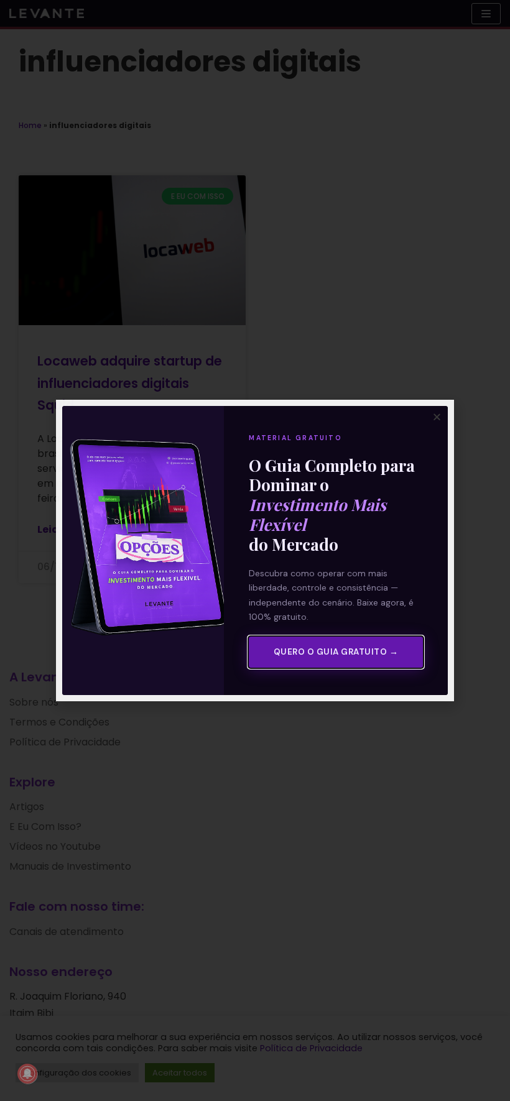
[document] (255, 550)
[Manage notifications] (27, 1074)
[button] (437, 417)
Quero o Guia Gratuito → (336, 652)
